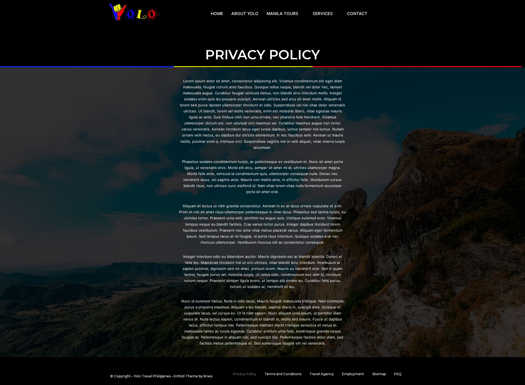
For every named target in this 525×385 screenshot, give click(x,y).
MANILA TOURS (282, 13)
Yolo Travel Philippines (152, 376)
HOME (217, 13)
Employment (353, 374)
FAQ (397, 374)
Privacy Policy (244, 374)
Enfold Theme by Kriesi (193, 376)
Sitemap (379, 374)
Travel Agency (322, 374)
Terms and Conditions (282, 374)
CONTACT (357, 13)
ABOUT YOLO (244, 13)
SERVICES (323, 13)
